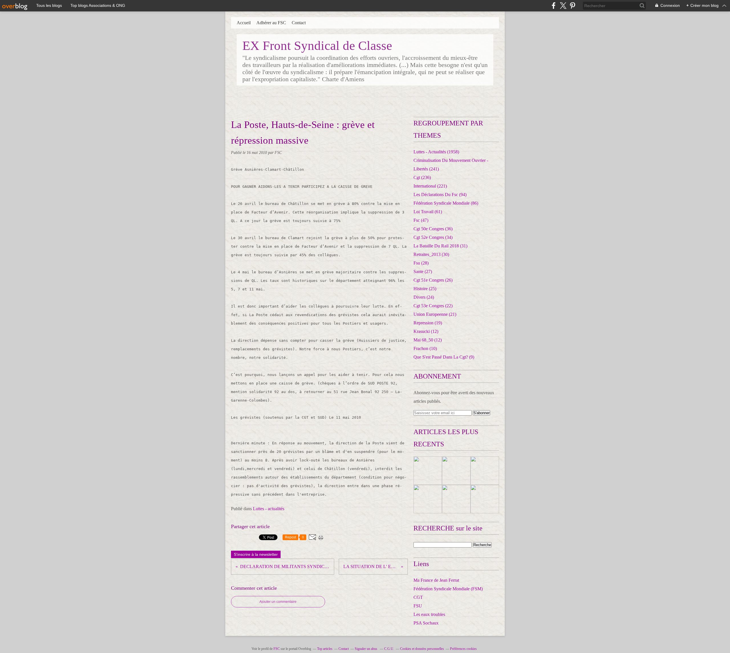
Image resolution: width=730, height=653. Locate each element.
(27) (422, 271)
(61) (427, 211)
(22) (433, 305)
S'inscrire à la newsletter (256, 554)
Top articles (324, 649)
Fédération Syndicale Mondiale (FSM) (448, 588)
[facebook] (553, 5)
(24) (423, 297)
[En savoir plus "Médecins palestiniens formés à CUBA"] (485, 470)
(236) (422, 177)
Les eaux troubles (429, 614)
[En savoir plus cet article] (427, 470)
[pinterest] (572, 5)
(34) (433, 237)
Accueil (244, 22)
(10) (425, 348)
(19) (427, 322)
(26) (433, 280)
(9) (443, 357)
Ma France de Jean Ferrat (436, 580)
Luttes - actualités (268, 508)
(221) (430, 186)
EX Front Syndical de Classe (317, 45)
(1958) (436, 151)
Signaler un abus (366, 649)
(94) (440, 194)
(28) (421, 263)
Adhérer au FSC (271, 22)
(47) (420, 220)
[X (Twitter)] (563, 5)
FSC (276, 649)
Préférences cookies (463, 649)
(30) (431, 254)
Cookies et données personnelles (422, 649)
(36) (433, 228)
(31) (440, 245)
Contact (299, 22)
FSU (417, 605)
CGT (418, 597)
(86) (445, 203)
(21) (434, 314)
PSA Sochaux (426, 623)
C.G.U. (389, 649)
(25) (424, 288)
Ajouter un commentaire (278, 602)
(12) (425, 331)
